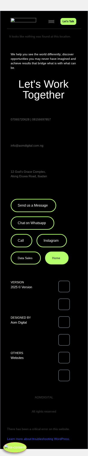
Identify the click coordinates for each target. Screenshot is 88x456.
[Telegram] (64, 375)
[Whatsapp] (64, 357)
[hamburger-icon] (51, 21)
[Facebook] (64, 286)
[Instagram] (64, 322)
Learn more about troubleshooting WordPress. (38, 439)
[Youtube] (64, 340)
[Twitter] (64, 304)
